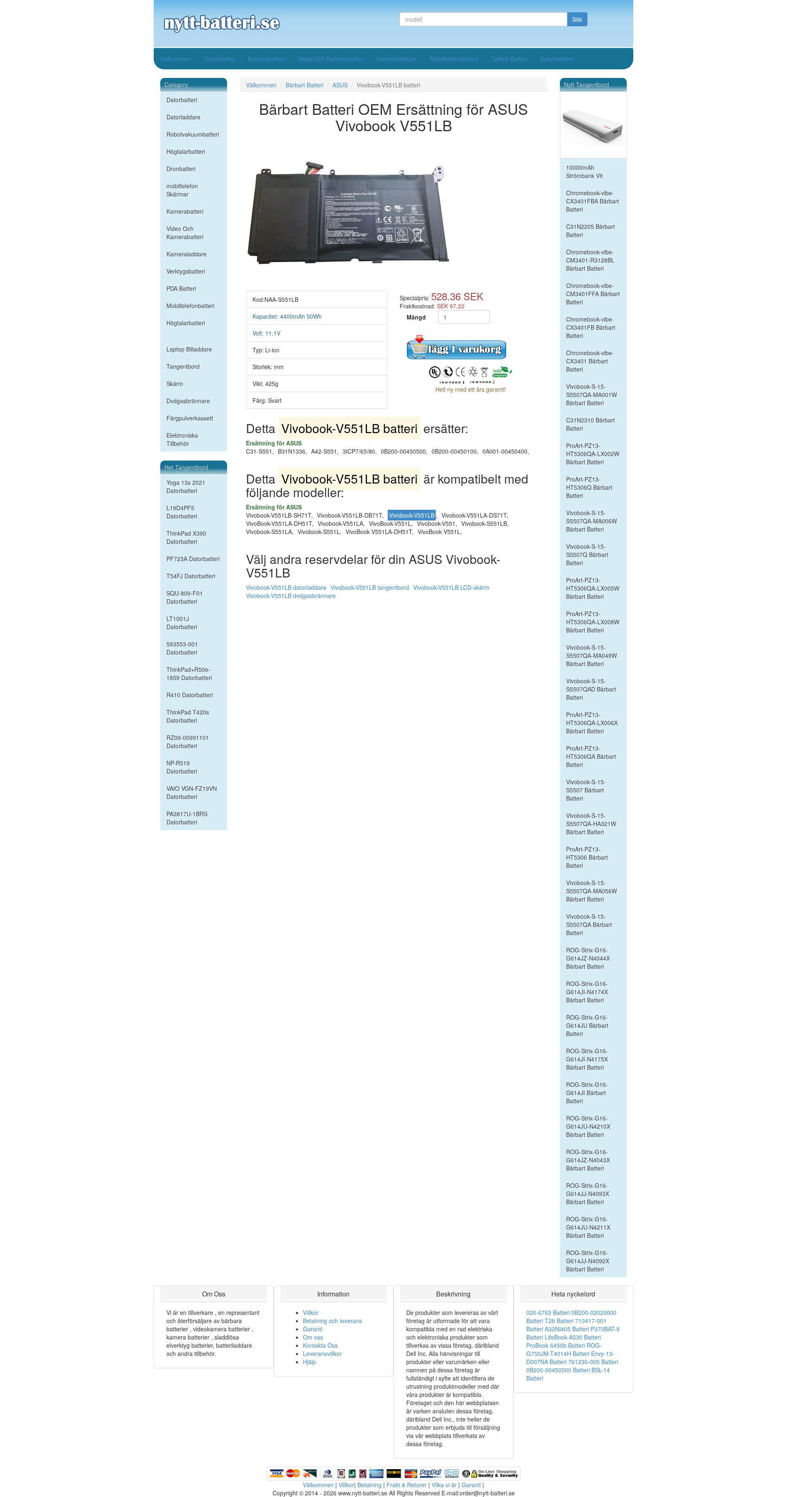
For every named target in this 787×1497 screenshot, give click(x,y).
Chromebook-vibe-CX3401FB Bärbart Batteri (590, 327)
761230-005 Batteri (593, 1362)
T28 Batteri (559, 1321)
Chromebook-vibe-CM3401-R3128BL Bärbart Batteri (590, 260)
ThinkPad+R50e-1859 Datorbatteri (189, 673)
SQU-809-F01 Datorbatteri (184, 597)
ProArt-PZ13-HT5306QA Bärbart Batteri (591, 756)
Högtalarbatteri (185, 151)
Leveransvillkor (322, 1353)
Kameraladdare (397, 59)
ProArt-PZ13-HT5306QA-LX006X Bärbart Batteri (592, 722)
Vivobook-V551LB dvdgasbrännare (291, 595)
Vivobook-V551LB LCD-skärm (451, 587)
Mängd (416, 317)
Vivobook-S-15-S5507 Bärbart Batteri (586, 790)
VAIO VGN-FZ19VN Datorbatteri (191, 792)
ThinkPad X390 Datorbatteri (186, 537)
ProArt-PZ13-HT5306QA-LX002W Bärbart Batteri (592, 453)
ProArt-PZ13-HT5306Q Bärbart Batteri (589, 487)
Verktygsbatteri (185, 271)
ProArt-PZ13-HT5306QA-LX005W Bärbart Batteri (592, 588)
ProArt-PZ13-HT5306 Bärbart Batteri (587, 857)
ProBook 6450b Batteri (555, 1345)
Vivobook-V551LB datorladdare (286, 587)
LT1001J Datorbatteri (181, 622)
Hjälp (309, 1362)
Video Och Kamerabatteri (331, 59)
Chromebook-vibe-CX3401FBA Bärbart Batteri (592, 201)
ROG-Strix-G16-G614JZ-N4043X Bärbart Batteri (588, 1160)
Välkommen (175, 59)
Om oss (313, 1337)
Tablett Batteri (509, 59)
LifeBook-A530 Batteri (573, 1337)
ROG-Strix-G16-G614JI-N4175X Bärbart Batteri (587, 1059)
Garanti (312, 1329)
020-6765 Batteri (548, 1312)
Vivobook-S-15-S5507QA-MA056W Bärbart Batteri (591, 891)
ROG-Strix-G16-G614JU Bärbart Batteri (587, 1025)
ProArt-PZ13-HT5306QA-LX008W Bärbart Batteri (592, 621)
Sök (577, 19)
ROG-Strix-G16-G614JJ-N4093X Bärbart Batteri (587, 1193)
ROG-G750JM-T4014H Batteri (564, 1349)
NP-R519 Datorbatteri (181, 767)
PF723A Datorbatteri (193, 559)
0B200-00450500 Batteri (558, 1370)
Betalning (369, 1485)
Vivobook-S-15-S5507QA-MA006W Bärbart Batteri (591, 521)
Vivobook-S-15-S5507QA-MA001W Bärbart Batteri (591, 394)
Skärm (174, 383)
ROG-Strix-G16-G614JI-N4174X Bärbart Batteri (587, 991)
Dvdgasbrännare (188, 401)
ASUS (340, 85)
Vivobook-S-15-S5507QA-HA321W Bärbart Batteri (591, 823)
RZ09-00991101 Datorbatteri (187, 741)
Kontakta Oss (320, 1345)
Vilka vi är (444, 1485)
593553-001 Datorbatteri (182, 648)
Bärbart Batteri (304, 85)
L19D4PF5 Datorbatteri (181, 512)
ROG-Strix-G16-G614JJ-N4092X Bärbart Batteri (587, 1260)
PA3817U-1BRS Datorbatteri (186, 818)
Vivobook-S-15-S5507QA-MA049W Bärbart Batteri (591, 655)
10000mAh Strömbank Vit (584, 171)
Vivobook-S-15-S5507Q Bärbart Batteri (587, 554)
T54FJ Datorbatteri (190, 576)
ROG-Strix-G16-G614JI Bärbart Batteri (587, 1092)
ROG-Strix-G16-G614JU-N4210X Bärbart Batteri (588, 1126)
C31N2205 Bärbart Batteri (590, 230)
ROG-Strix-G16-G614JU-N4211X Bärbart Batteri (588, 1227)
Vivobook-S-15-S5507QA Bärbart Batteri (589, 924)
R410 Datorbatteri (189, 695)
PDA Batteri (181, 288)
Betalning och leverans (332, 1321)
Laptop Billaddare (189, 349)
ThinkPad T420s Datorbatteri (187, 716)
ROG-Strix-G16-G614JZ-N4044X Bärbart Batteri (588, 958)
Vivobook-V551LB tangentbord (369, 587)
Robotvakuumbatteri (192, 134)
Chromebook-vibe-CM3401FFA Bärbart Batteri (593, 293)
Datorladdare (557, 59)
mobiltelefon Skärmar (182, 190)
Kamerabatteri (266, 59)
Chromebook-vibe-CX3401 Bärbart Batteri (590, 361)
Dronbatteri (181, 168)
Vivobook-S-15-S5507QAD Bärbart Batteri (591, 689)
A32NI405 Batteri (567, 1329)
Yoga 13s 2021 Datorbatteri (185, 486)
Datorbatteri (219, 59)
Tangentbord (183, 366)
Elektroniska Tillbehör (182, 439)
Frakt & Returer (407, 1485)
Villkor (310, 1312)
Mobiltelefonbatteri (454, 59)
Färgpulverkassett (189, 418)
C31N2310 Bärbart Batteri (590, 424)
